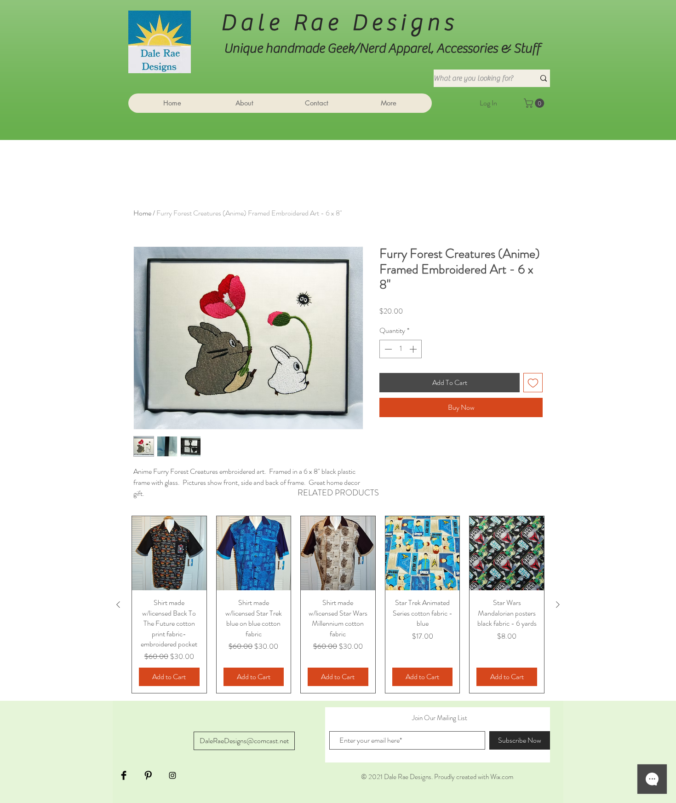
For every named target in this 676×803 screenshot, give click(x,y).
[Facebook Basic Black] (123, 775)
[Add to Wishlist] (533, 382)
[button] (535, 103)
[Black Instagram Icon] (172, 775)
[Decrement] (387, 349)
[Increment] (413, 349)
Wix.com (501, 777)
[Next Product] (557, 604)
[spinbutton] (400, 349)
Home (142, 213)
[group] (338, 604)
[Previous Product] (118, 604)
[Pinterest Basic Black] (148, 775)
